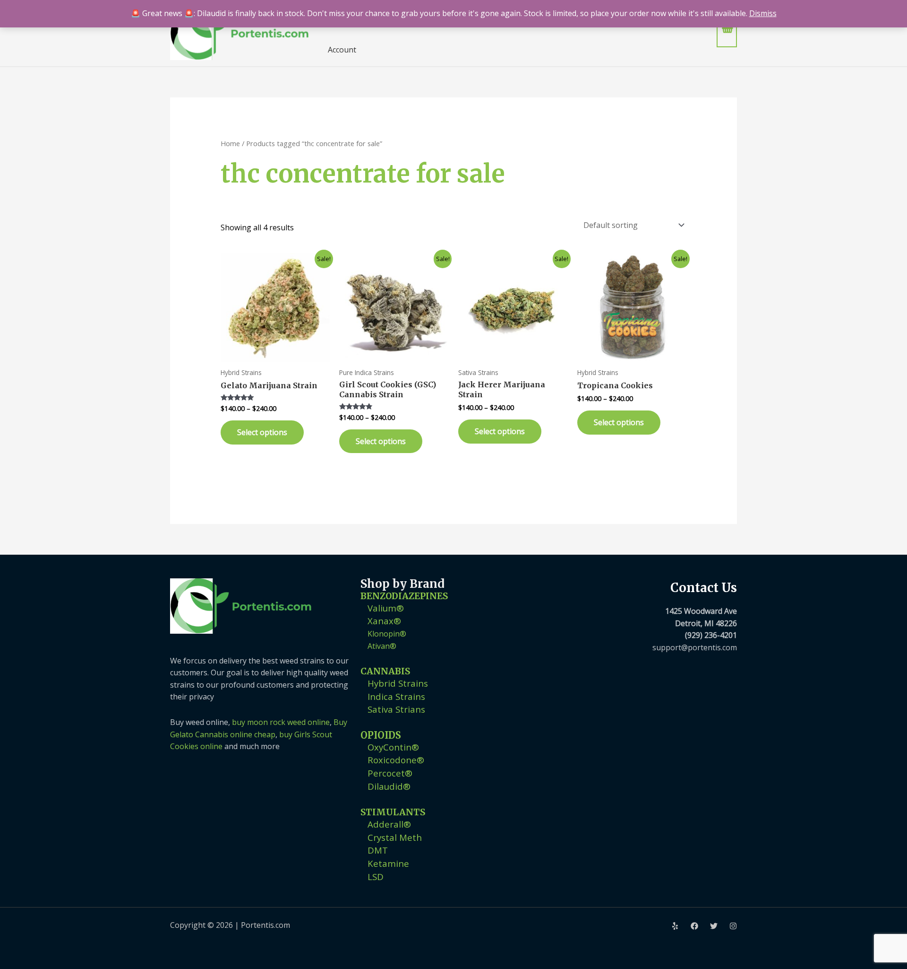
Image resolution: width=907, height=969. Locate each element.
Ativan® (382, 646)
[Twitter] (714, 926)
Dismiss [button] (763, 13)
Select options (262, 432)
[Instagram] (733, 926)
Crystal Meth (395, 837)
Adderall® (389, 824)
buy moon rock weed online (281, 722)
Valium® (386, 608)
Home (230, 143)
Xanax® (384, 621)
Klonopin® (387, 634)
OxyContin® (393, 747)
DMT (378, 850)
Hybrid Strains (398, 683)
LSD (376, 876)
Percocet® (390, 773)
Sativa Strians (396, 709)
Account (342, 49)
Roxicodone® (396, 760)
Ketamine (388, 863)
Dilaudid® (389, 786)
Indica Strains (396, 696)
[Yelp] (675, 926)
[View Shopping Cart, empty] (727, 33)
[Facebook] (694, 926)
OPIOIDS (380, 735)
